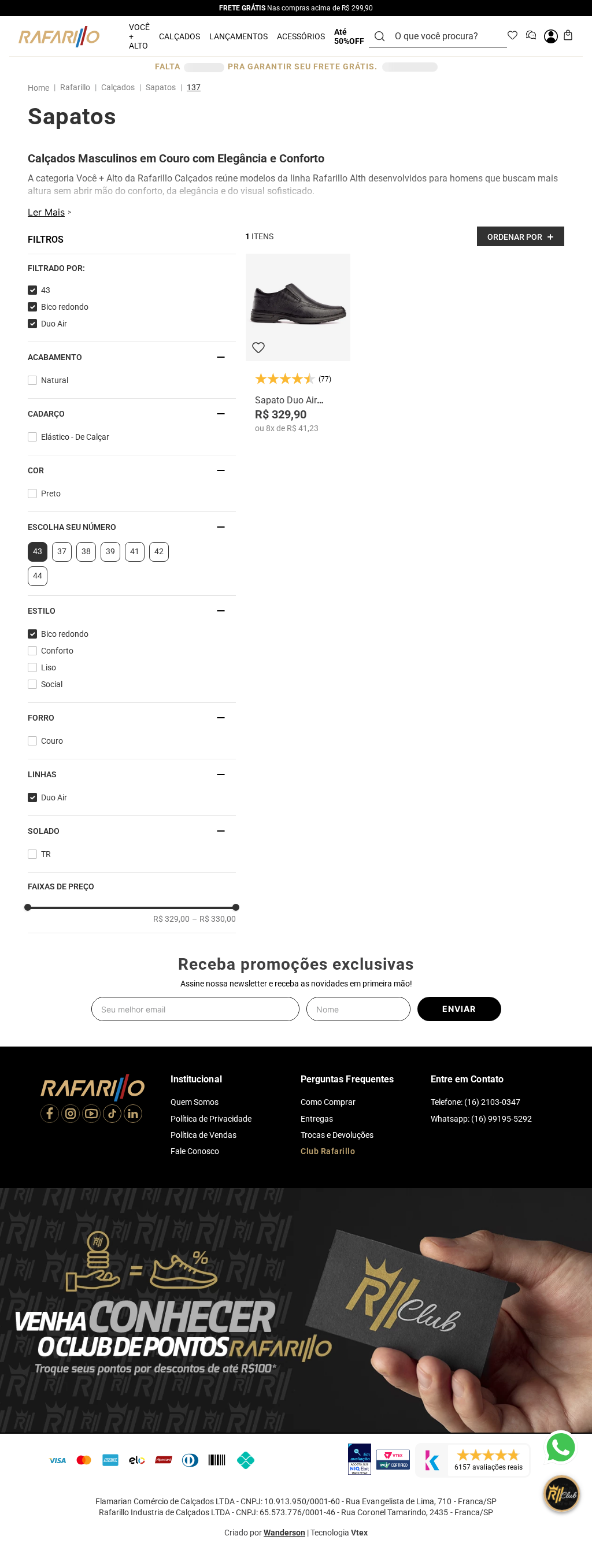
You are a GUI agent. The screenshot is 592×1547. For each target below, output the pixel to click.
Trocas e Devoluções (337, 1384)
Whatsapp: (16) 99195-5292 (481, 1368)
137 (194, 78)
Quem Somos (195, 1352)
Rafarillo (75, 78)
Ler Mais (46, 214)
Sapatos (161, 78)
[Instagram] (70, 1364)
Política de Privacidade (211, 1368)
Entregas (317, 1368)
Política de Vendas (203, 1384)
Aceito (80, 1506)
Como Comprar (328, 1352)
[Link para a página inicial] (41, 78)
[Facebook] (49, 1364)
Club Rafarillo (328, 1400)
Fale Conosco (195, 1400)
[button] (28, 238)
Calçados (118, 78)
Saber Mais (204, 1506)
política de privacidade (159, 1474)
